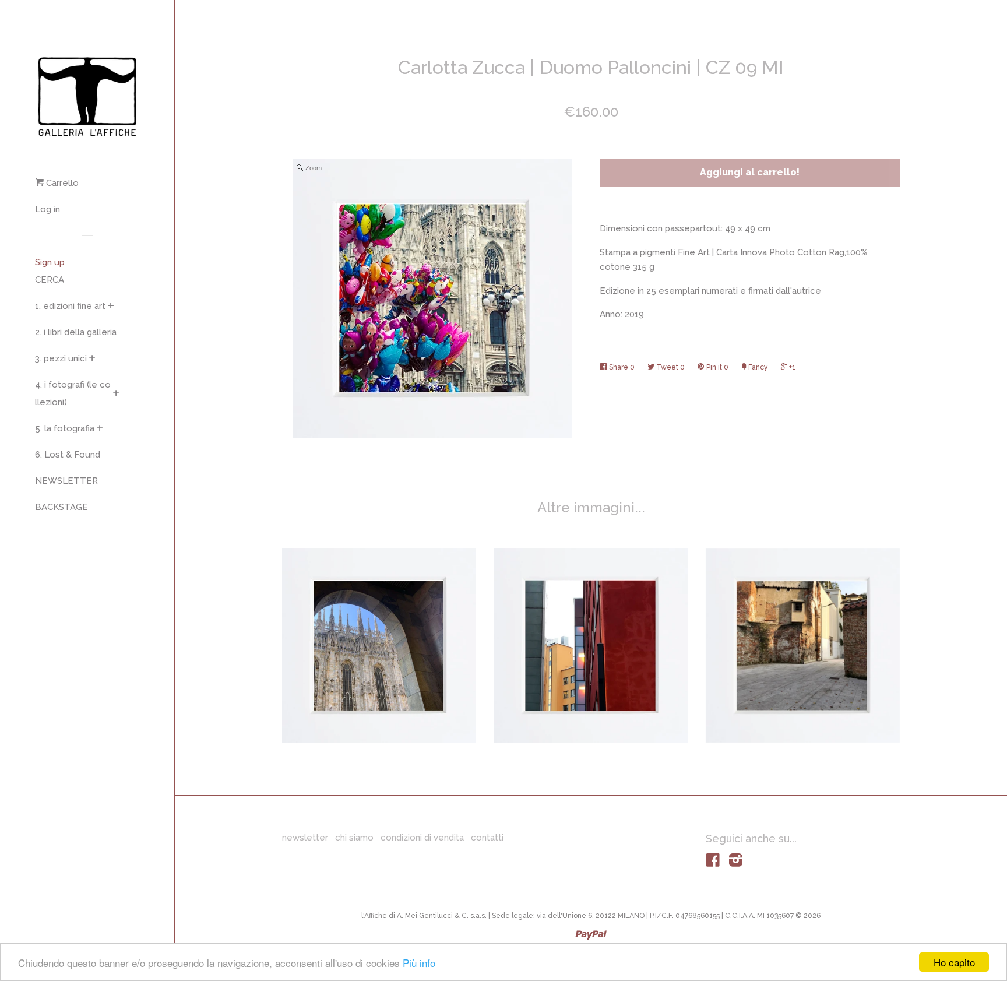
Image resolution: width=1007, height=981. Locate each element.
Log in (47, 209)
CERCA (49, 280)
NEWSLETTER (66, 481)
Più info (419, 962)
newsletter (305, 837)
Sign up (50, 262)
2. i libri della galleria (76, 332)
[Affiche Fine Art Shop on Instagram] (735, 862)
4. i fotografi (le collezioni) (73, 393)
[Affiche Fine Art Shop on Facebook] (713, 862)
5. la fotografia (64, 428)
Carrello (61, 183)
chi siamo (354, 837)
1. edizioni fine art (70, 306)
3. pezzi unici (61, 358)
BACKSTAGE (61, 507)
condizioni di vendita (422, 837)
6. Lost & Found (67, 454)
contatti (487, 837)
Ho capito (954, 962)
